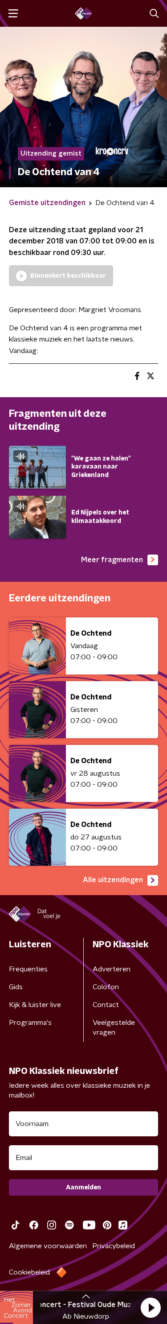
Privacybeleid (113, 1246)
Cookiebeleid (29, 1272)
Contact (106, 1004)
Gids (16, 987)
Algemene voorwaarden (48, 1246)
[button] (150, 1307)
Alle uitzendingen (113, 880)
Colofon (106, 987)
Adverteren (111, 969)
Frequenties (28, 969)
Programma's (30, 1022)
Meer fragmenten (112, 559)
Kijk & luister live (35, 1004)
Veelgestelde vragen (114, 1027)
